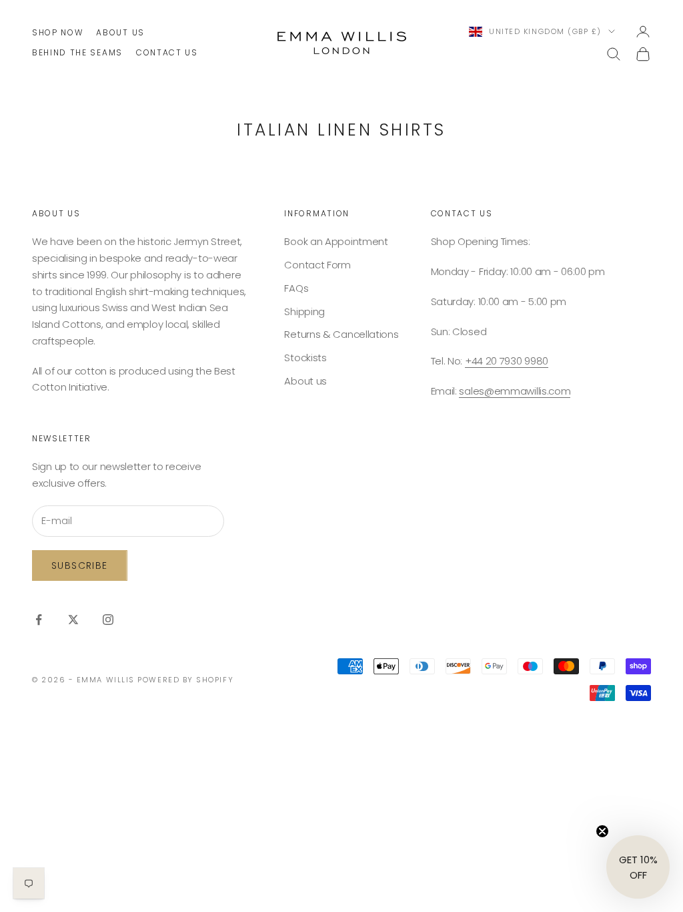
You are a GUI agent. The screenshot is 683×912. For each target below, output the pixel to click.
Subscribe (79, 565)
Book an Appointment (336, 241)
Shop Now (57, 32)
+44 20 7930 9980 (506, 361)
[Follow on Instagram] (108, 619)
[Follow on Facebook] (38, 619)
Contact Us (167, 52)
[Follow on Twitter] (73, 619)
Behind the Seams (77, 52)
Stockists (305, 358)
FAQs (296, 288)
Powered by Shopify (185, 679)
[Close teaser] (602, 831)
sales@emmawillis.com (514, 391)
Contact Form (317, 265)
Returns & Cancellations (341, 334)
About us (120, 32)
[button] (638, 867)
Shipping (304, 311)
